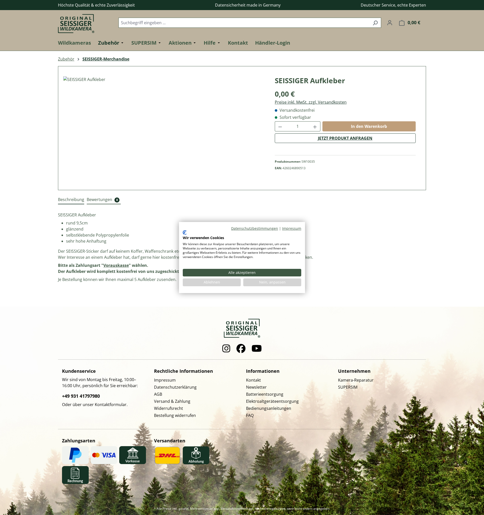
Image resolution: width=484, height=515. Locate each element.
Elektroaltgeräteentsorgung (272, 401)
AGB (158, 394)
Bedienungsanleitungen (268, 408)
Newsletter (256, 387)
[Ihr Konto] (390, 22)
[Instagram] (226, 348)
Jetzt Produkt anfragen (345, 138)
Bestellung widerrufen (175, 415)
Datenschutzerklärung (175, 387)
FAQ (250, 415)
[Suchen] (375, 23)
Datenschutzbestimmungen (254, 228)
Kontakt (253, 380)
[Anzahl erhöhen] (315, 126)
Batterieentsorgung (264, 394)
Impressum (165, 380)
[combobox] (244, 23)
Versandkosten (231, 508)
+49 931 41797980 (81, 396)
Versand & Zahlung (172, 401)
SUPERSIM (347, 387)
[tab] (71, 199)
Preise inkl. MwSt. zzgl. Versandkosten (311, 102)
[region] (164, 130)
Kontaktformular (111, 404)
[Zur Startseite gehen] (83, 21)
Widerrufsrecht (168, 408)
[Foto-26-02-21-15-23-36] (163, 130)
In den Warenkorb (369, 126)
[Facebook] (241, 348)
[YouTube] (257, 348)
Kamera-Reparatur (356, 380)
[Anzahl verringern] (280, 126)
